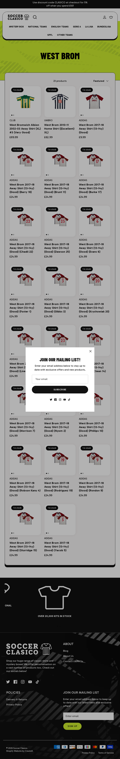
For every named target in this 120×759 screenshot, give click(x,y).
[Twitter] (51, 399)
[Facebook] (55, 399)
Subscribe (60, 389)
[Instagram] (60, 399)
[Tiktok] (69, 399)
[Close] (90, 351)
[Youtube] (64, 399)
